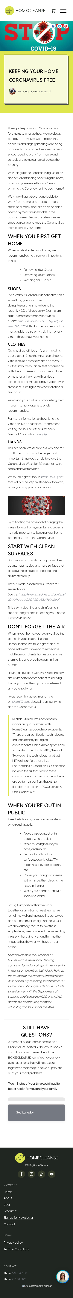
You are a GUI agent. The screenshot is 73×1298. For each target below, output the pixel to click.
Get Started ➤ (25, 1112)
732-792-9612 (19, 1279)
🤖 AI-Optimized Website (36, 1285)
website (41, 434)
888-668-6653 (19, 1273)
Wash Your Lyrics (52, 477)
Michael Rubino (29, 91)
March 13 (45, 91)
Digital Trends (21, 701)
